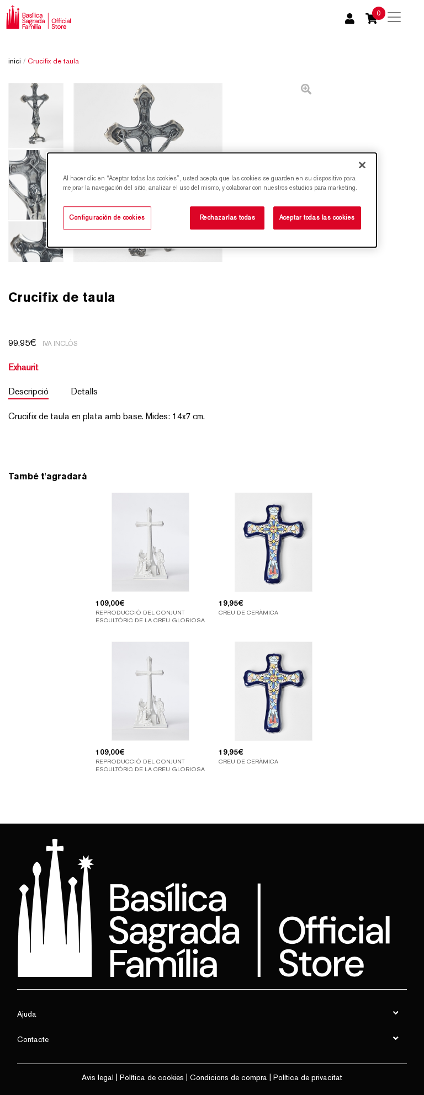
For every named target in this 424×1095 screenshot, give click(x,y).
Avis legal (98, 1077)
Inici (14, 61)
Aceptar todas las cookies (317, 217)
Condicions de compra (228, 1077)
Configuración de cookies (107, 217)
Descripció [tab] (28, 391)
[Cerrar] (362, 165)
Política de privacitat (307, 1077)
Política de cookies (152, 1077)
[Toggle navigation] (394, 17)
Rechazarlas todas (228, 217)
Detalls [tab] (84, 391)
